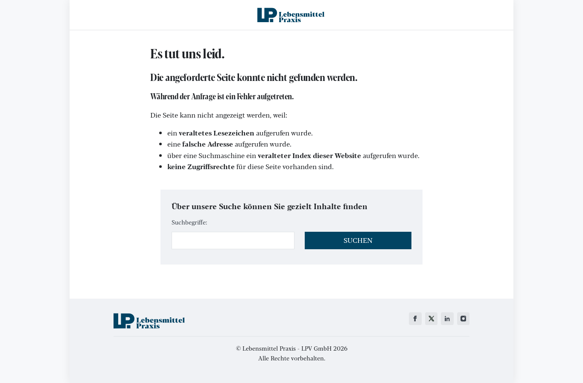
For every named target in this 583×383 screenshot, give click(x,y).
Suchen (358, 240)
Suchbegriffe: (189, 222)
